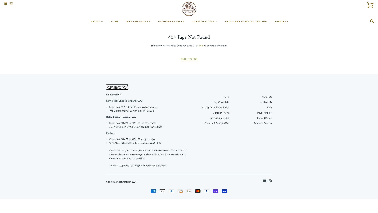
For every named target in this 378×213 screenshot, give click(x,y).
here (201, 45)
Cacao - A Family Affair (217, 123)
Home (115, 21)
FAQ (269, 107)
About (96, 21)
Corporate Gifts (171, 21)
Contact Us (266, 102)
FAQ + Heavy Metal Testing (246, 21)
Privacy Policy (264, 112)
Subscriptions (204, 21)
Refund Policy (264, 118)
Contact (282, 21)
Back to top (189, 59)
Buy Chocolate (138, 21)
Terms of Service (263, 123)
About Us (267, 97)
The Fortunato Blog (219, 118)
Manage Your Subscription (215, 107)
